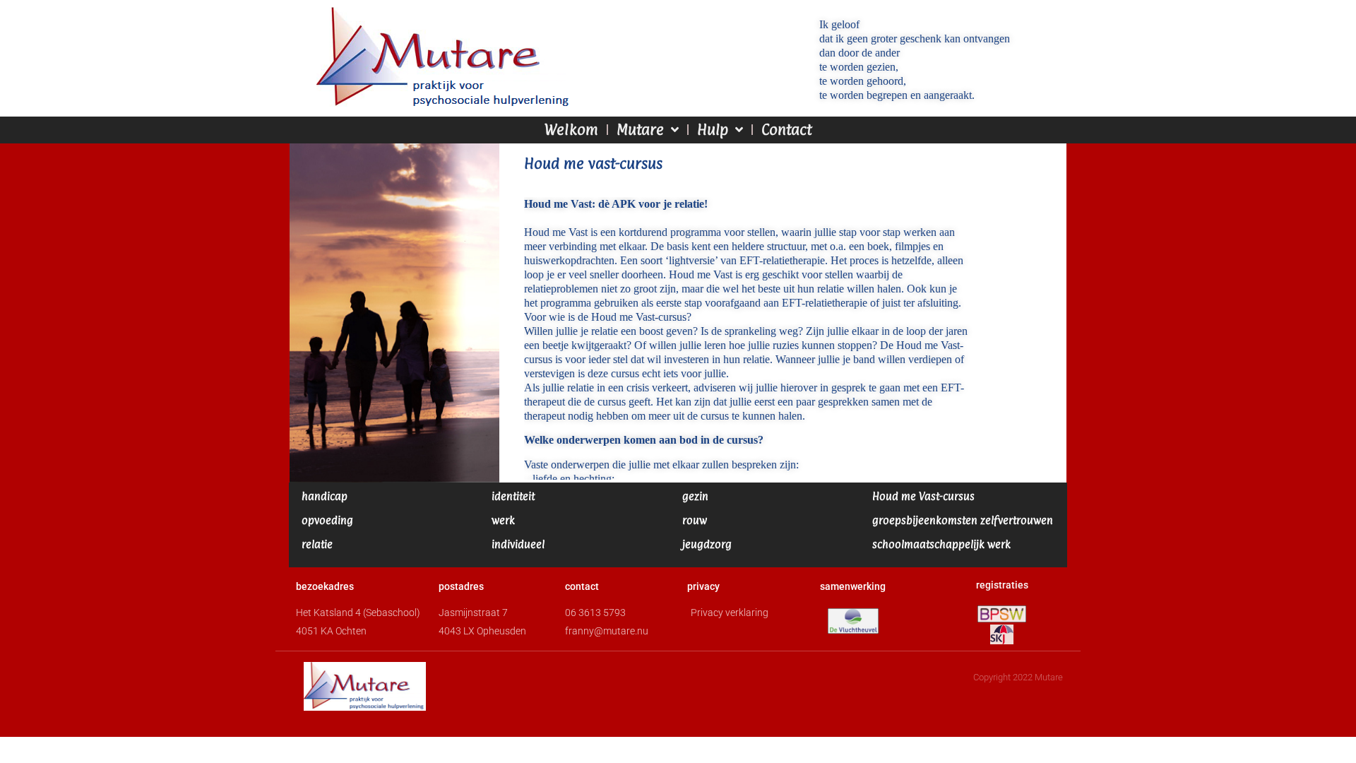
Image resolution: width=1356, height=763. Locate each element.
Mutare (640, 129)
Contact (786, 129)
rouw (694, 520)
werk (503, 520)
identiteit (513, 496)
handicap (324, 496)
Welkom (571, 129)
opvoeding (327, 520)
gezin (695, 496)
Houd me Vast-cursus (923, 496)
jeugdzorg (707, 544)
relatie (317, 544)
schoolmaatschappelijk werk (941, 544)
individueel (518, 544)
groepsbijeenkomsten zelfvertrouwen (962, 520)
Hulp (712, 129)
